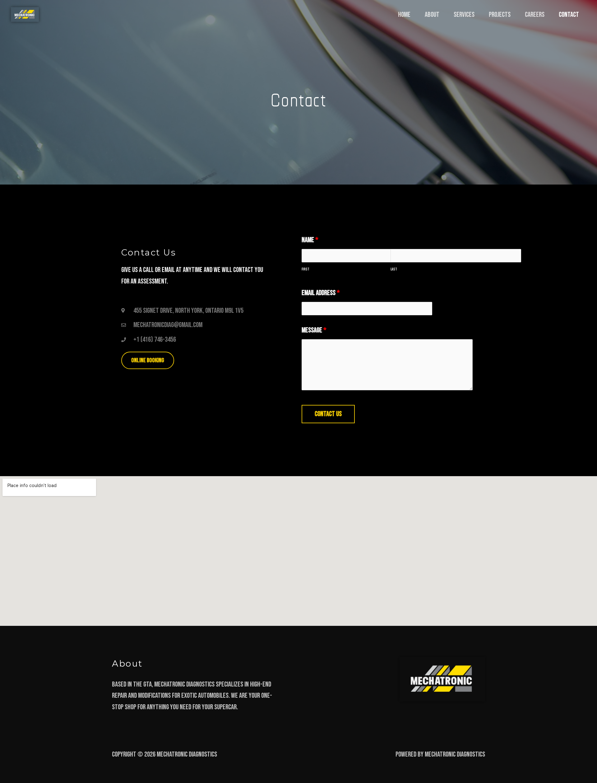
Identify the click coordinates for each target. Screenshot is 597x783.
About (432, 14)
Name (310, 240)
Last (394, 269)
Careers (534, 14)
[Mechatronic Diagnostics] (25, 15)
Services (464, 14)
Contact (569, 14)
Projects (500, 14)
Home (404, 14)
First (305, 269)
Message (314, 330)
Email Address (321, 292)
